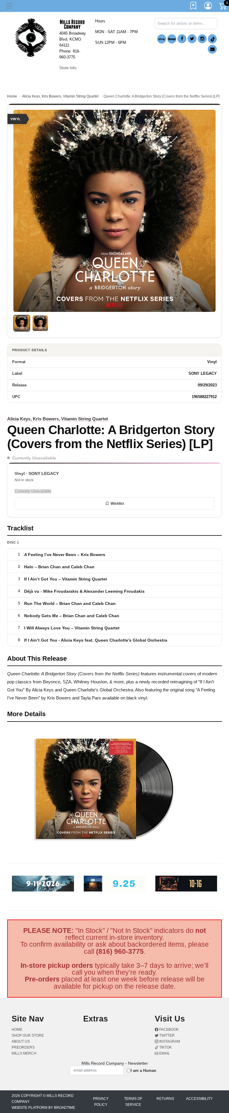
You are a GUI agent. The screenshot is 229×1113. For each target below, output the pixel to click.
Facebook (168, 1029)
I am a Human (143, 1070)
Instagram (169, 1041)
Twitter (166, 1035)
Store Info (67, 68)
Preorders (23, 1047)
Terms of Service (133, 1102)
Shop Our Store (28, 1035)
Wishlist (117, 503)
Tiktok (165, 1047)
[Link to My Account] (208, 6)
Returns (165, 1099)
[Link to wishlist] (193, 6)
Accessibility (199, 1099)
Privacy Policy (101, 1102)
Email (164, 1053)
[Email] (212, 49)
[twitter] (192, 39)
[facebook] (182, 39)
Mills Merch (24, 1053)
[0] (223, 7)
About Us (21, 1041)
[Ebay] (162, 39)
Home (12, 96)
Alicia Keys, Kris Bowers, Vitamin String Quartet (60, 96)
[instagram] (202, 39)
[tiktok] (212, 39)
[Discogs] (172, 39)
